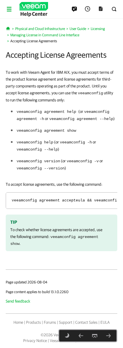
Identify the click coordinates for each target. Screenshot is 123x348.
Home (18, 322)
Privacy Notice (35, 340)
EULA (105, 322)
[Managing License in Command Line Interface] (81, 335)
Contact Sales (86, 322)
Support (65, 322)
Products (33, 322)
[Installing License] (108, 335)
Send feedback (18, 301)
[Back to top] (94, 335)
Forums (50, 322)
